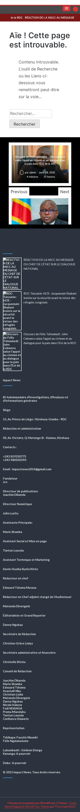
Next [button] (64, 191)
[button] (66, 8)
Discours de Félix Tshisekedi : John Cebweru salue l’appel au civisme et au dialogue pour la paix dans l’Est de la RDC (40, 160)
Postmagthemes (65, 806)
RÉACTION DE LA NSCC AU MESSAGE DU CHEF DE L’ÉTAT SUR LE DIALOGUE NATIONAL (49, 264)
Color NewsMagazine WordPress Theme (40, 804)
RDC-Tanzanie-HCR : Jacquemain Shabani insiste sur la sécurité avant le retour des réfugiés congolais (50, 298)
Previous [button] (19, 191)
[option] (40, 164)
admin (32, 172)
